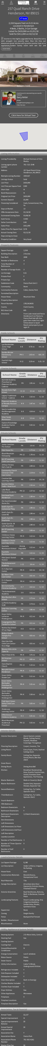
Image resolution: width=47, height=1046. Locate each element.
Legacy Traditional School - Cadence (9, 393)
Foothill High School (7, 357)
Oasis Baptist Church (7, 655)
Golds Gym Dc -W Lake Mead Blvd (8, 521)
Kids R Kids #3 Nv (8, 647)
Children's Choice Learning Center (8, 538)
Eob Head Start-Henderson (8, 493)
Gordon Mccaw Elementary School (9, 351)
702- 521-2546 (29, 164)
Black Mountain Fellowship (8, 451)
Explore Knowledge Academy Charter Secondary (9, 421)
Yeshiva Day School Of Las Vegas (9, 623)
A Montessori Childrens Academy (9, 706)
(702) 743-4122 (21, 105)
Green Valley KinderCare (6, 666)
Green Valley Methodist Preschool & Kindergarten (7, 674)
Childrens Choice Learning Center (8, 533)
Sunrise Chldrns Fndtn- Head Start (9, 482)
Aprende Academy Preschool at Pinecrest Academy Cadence (9, 379)
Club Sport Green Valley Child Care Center (8, 693)
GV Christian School (9, 650)
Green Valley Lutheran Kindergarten (7, 610)
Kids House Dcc (7, 447)
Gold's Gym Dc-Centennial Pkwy (8, 504)
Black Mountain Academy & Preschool (8, 712)
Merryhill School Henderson (8, 660)
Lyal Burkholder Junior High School (9, 346)
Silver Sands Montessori (6, 414)
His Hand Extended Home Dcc (9, 499)
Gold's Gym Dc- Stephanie (7, 516)
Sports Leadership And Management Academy (10, 407)
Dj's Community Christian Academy (9, 581)
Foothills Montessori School (9, 544)
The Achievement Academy (8, 561)
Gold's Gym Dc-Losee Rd (7, 510)
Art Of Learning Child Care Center (8, 457)
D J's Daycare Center (10, 577)
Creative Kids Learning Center (8, 476)
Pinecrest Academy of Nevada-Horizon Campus (10, 399)
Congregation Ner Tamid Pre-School (9, 617)
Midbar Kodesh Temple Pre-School (9, 629)
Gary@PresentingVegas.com (25, 102)
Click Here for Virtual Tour (23, 115)
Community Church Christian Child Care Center (9, 469)
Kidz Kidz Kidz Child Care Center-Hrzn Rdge (9, 635)
